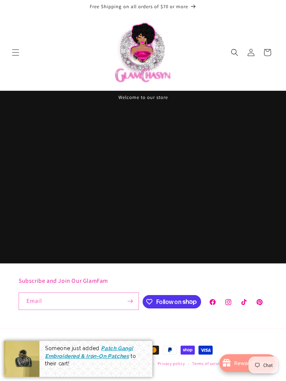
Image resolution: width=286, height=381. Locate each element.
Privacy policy (171, 363)
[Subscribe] (130, 301)
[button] (15, 52)
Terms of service (207, 363)
